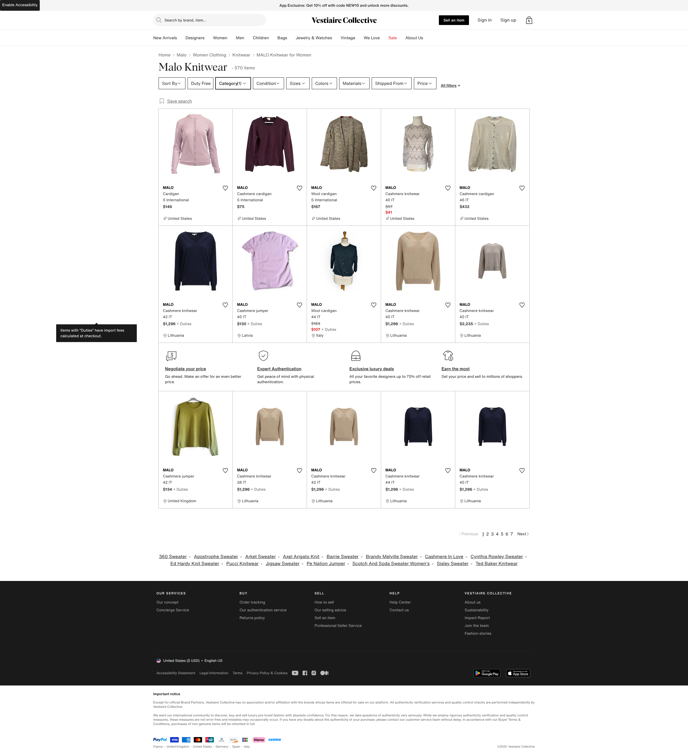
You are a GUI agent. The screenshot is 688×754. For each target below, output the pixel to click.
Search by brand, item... (185, 20)
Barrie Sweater (343, 556)
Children (261, 38)
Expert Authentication (279, 368)
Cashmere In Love (444, 556)
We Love (372, 38)
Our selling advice (330, 610)
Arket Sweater (260, 556)
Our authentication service (262, 610)
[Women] (232, 38)
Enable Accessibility (20, 5)
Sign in (485, 20)
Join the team (477, 626)
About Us (414, 38)
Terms (237, 673)
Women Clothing (209, 55)
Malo (182, 55)
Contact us (399, 610)
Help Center (400, 602)
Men (240, 38)
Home (164, 55)
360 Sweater (173, 556)
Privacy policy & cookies (267, 673)
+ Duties (184, 323)
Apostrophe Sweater (216, 556)
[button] (529, 20)
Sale (393, 38)
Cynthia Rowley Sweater (497, 556)
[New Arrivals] (181, 38)
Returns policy (252, 618)
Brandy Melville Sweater (392, 556)
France (158, 747)
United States (202, 747)
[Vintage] (359, 38)
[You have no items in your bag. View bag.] (529, 20)
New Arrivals (165, 38)
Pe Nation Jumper (326, 563)
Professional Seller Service (338, 626)
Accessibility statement (175, 673)
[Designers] (209, 38)
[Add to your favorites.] (225, 188)
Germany (222, 747)
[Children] (273, 38)
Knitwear (241, 55)
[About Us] (427, 38)
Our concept (167, 602)
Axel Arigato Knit (301, 556)
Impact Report (477, 618)
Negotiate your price (185, 368)
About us (473, 602)
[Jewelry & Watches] (336, 38)
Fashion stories (478, 633)
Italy (247, 747)
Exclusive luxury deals (371, 368)
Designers (195, 38)
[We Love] (384, 38)
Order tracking (252, 602)
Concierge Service (172, 610)
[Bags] (291, 38)
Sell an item (453, 20)
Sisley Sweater (452, 563)
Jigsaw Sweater (282, 563)
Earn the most (456, 368)
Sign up (508, 20)
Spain (236, 747)
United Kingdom (178, 747)
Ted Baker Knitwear (497, 563)
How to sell (324, 602)
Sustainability (477, 610)
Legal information (213, 673)
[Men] (248, 38)
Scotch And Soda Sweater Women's (390, 563)
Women (220, 38)
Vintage (348, 38)
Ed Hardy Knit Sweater (194, 563)
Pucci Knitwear (242, 563)
